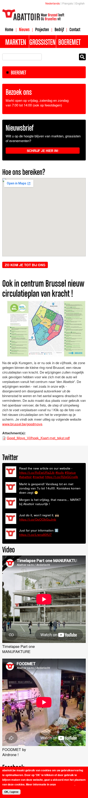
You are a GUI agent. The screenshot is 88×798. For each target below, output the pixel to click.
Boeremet (69, 42)
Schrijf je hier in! (42, 150)
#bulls (60, 472)
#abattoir (25, 477)
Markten (15, 42)
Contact (74, 29)
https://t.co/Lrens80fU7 (35, 534)
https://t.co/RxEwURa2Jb (37, 472)
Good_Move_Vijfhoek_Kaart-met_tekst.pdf (38, 437)
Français (67, 3)
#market (38, 477)
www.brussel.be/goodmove (22, 424)
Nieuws (24, 29)
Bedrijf (59, 29)
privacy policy (65, 784)
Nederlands (52, 3)
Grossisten (42, 42)
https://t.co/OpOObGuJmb (37, 519)
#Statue (70, 472)
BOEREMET (18, 72)
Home (9, 29)
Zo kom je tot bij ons (25, 264)
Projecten (42, 29)
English (80, 3)
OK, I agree (11, 792)
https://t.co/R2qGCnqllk (61, 477)
